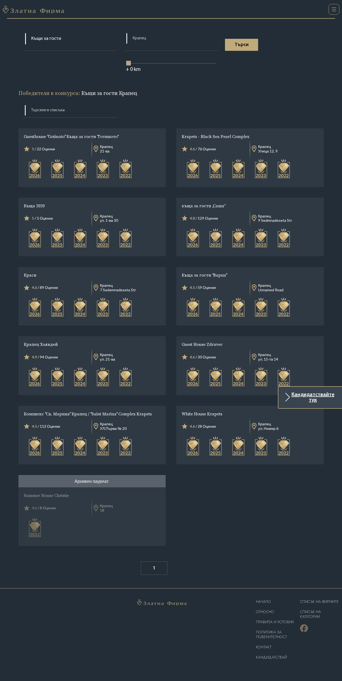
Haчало (263, 601)
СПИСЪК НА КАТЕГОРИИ (310, 614)
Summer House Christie (46, 495)
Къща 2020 (34, 206)
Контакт (263, 647)
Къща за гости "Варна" (204, 275)
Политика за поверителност (271, 635)
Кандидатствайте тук (313, 397)
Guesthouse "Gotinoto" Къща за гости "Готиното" (71, 136)
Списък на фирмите (319, 601)
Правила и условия (275, 622)
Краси (30, 275)
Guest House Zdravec (202, 344)
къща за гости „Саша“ (203, 206)
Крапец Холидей (41, 344)
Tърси (241, 45)
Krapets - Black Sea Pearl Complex (215, 136)
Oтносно (265, 611)
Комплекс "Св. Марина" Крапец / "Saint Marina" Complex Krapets (88, 414)
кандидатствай (271, 657)
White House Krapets (202, 414)
